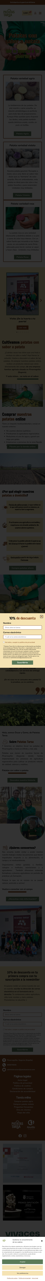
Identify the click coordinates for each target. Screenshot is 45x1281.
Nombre (7, 623)
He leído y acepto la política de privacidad (20, 642)
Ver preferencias (22, 1273)
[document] (22, 640)
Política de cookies (12, 1278)
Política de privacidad (25, 1278)
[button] (42, 1241)
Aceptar (22, 1262)
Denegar (22, 1267)
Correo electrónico (12, 632)
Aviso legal (35, 1278)
